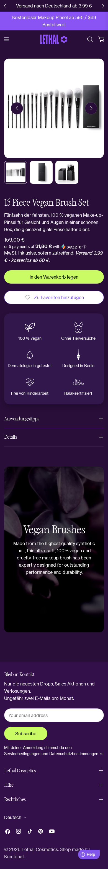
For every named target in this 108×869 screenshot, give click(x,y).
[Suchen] (90, 39)
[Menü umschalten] (6, 39)
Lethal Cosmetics (40, 849)
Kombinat (14, 856)
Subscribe (25, 733)
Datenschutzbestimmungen (73, 753)
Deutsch (12, 817)
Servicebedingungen (22, 753)
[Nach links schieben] (17, 108)
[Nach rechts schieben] (91, 108)
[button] (45, 246)
